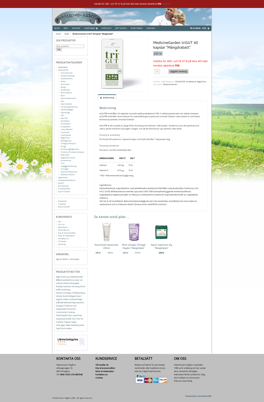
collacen (60, 283)
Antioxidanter (66, 92)
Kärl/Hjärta (65, 121)
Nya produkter (64, 207)
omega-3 (60, 305)
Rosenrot (71, 309)
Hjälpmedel (63, 177)
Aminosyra (65, 84)
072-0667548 (76, 374)
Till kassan (62, 241)
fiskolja (59, 286)
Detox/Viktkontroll (68, 98)
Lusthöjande (66, 135)
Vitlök (63, 81)
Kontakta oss (63, 238)
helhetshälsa (79, 292)
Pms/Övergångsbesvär (70, 149)
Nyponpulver (78, 302)
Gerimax (67, 286)
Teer (63, 163)
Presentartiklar (64, 188)
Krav (78, 296)
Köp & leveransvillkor (67, 233)
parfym (61, 183)
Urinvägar (65, 169)
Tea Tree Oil (77, 318)
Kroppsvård (65, 126)
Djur (62, 101)
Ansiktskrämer (67, 78)
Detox (67, 283)
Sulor (69, 315)
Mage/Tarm (201, 81)
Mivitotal (68, 302)
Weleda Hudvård (67, 174)
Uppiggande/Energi (68, 166)
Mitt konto (121, 28)
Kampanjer (89, 28)
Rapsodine (65, 155)
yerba (81, 325)
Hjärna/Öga (65, 112)
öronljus (68, 328)
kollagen (72, 296)
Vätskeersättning (67, 76)
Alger (58, 276)
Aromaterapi (63, 186)
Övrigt (63, 146)
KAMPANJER (63, 67)
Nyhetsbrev (137, 28)
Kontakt (151, 28)
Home (58, 34)
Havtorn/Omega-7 (64, 292)
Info (66, 28)
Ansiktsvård (65, 90)
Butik (57, 28)
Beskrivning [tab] (108, 97)
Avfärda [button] (166, 3)
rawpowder (61, 309)
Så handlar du (63, 230)
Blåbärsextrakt (63, 280)
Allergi (63, 87)
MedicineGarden (170, 84)
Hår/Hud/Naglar (67, 109)
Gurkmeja (65, 289)
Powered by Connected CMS (198, 396)
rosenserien (61, 312)
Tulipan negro (70, 322)
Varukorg (62, 244)
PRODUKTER (180, 81)
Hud (62, 115)
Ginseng (75, 286)
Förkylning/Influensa (69, 107)
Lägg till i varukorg (178, 71)
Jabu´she (64, 118)
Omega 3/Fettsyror (68, 143)
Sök (59, 49)
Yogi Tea (60, 328)
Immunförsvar (67, 73)
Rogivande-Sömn (68, 158)
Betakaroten (77, 276)
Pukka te (68, 305)
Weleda (74, 325)
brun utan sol (76, 280)
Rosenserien (66, 160)
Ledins (66, 299)
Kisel (65, 296)
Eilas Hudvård (66, 104)
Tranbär (59, 322)
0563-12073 (65, 374)
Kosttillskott (191, 81)
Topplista (106, 28)
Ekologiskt (74, 283)
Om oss (61, 224)
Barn (63, 95)
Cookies (99, 377)
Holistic (59, 296)
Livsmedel (65, 132)
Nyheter (76, 28)
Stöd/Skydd (61, 315)
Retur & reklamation (66, 235)
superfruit (77, 315)
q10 (74, 305)
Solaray (71, 312)
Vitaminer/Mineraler (69, 172)
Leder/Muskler (67, 129)
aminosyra (66, 276)
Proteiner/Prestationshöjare (72, 152)
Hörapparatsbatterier (67, 180)
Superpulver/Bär (64, 318)
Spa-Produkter (64, 191)
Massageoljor (66, 141)
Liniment (73, 299)
